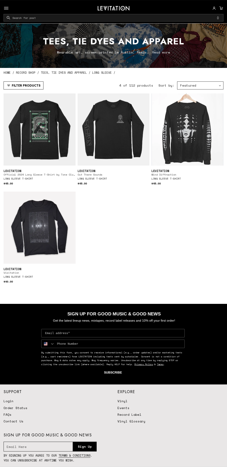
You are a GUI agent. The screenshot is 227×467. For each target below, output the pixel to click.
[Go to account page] (214, 8)
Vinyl (122, 401)
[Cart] (220, 8)
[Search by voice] (218, 17)
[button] (220, 8)
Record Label (129, 414)
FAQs (8, 414)
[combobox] (113, 17)
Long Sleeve (102, 72)
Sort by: (166, 85)
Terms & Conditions (74, 455)
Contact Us (13, 421)
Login (9, 401)
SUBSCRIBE (113, 372)
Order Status (15, 408)
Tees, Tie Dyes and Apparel (64, 72)
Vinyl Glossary (131, 421)
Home (7, 72)
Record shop (25, 72)
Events (123, 408)
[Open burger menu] (6, 8)
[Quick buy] (69, 160)
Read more (161, 52)
